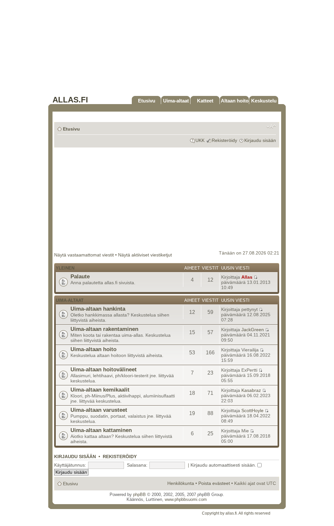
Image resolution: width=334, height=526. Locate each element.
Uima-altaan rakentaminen (104, 329)
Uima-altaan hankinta (97, 308)
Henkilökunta (180, 483)
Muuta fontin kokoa (271, 127)
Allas (246, 277)
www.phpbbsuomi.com (186, 499)
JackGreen (252, 329)
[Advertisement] (167, 49)
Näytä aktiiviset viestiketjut (145, 254)
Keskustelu (264, 100)
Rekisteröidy (224, 140)
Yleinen (65, 268)
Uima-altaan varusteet (98, 410)
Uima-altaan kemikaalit (99, 389)
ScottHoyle (252, 410)
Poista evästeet (214, 483)
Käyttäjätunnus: (70, 465)
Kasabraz (251, 390)
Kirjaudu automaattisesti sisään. (223, 465)
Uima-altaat (176, 100)
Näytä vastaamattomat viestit (84, 254)
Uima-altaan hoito (93, 349)
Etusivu (146, 100)
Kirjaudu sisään (260, 140)
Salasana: (137, 465)
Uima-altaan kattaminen (101, 430)
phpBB (139, 494)
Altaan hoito (235, 100)
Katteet (205, 100)
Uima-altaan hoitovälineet (103, 369)
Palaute (80, 276)
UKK (200, 140)
